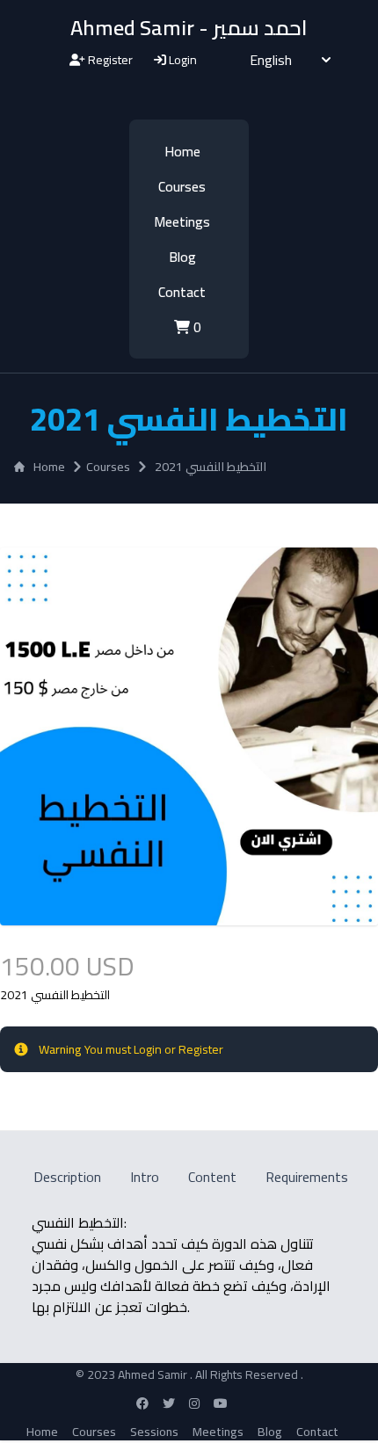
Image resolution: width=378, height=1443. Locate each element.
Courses (182, 186)
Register (109, 60)
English (271, 60)
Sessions (154, 1431)
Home (182, 151)
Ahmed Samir (154, 1374)
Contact (182, 292)
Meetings (182, 221)
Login (181, 60)
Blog (182, 256)
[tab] (66, 1177)
